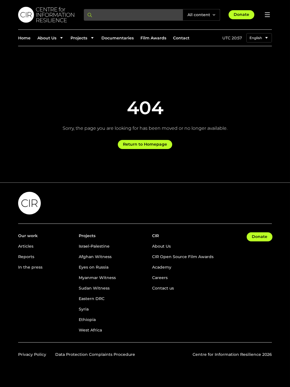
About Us (161, 246)
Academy (161, 267)
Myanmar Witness (97, 277)
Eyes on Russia (93, 267)
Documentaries (117, 38)
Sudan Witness (94, 288)
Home (24, 38)
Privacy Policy (32, 354)
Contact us (163, 288)
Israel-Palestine (94, 246)
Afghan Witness (95, 256)
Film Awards (153, 38)
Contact (181, 38)
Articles (25, 246)
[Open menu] (267, 14)
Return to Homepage (145, 144)
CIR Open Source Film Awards (183, 256)
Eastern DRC (92, 298)
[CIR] (46, 15)
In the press (30, 267)
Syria (84, 309)
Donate (241, 14)
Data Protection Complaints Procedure (95, 354)
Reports (26, 256)
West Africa (90, 330)
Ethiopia (87, 319)
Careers (160, 277)
